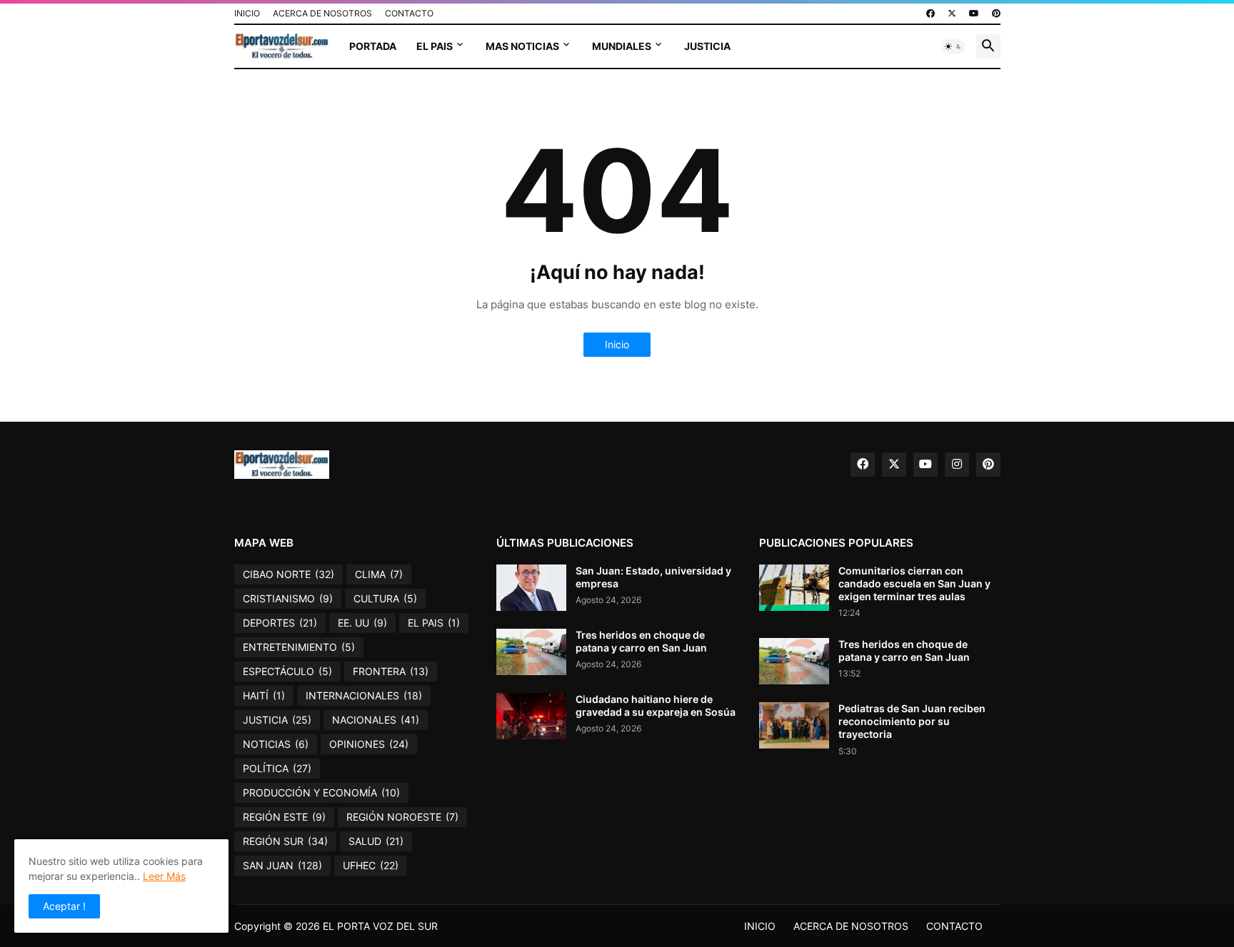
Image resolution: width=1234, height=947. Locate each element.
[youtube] (974, 14)
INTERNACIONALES (364, 695)
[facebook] (930, 14)
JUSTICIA (707, 46)
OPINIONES (368, 744)
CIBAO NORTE (288, 574)
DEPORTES (280, 623)
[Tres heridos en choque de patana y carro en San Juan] (531, 652)
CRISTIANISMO (288, 598)
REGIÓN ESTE (284, 817)
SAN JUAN (282, 865)
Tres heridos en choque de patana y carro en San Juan (641, 641)
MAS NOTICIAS (522, 46)
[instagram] (957, 464)
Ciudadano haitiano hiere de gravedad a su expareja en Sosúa (656, 705)
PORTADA (372, 46)
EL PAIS (434, 46)
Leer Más (164, 876)
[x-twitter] (952, 14)
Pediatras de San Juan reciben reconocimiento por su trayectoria (911, 721)
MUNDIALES (621, 46)
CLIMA (379, 574)
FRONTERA (390, 671)
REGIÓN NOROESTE (402, 817)
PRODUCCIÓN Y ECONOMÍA (321, 792)
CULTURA (385, 598)
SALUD (375, 841)
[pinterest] (996, 14)
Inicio (617, 344)
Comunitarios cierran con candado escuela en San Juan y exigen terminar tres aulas (914, 583)
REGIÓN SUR (285, 841)
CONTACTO (409, 13)
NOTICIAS (275, 744)
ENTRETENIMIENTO (299, 647)
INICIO (247, 13)
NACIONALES (375, 720)
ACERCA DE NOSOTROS (322, 13)
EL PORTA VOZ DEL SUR (380, 926)
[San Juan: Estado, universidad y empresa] (531, 587)
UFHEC (370, 865)
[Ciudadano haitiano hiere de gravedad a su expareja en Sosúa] (531, 716)
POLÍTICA (277, 768)
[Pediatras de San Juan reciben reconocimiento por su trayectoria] (794, 725)
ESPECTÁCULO (287, 671)
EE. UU (362, 623)
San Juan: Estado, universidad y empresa (653, 576)
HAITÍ (264, 695)
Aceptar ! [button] (64, 906)
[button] (953, 46)
